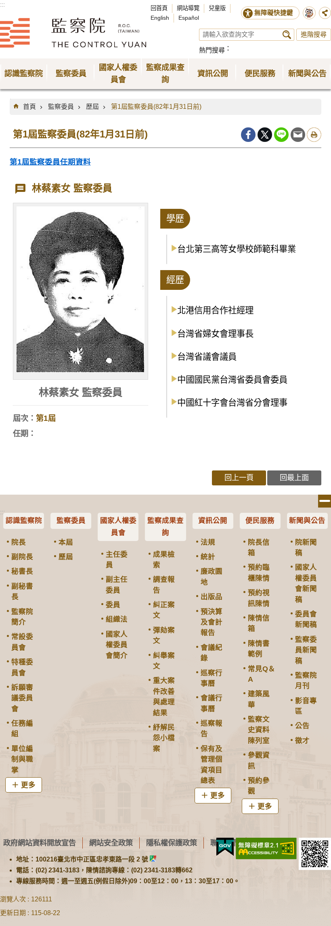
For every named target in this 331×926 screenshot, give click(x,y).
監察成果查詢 (165, 526)
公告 (302, 726)
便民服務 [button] (260, 73)
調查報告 (164, 584)
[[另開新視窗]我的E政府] (225, 847)
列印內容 (314, 134)
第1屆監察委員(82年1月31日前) (156, 106)
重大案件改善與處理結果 (164, 696)
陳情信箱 (259, 623)
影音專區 (306, 706)
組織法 (117, 619)
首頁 (29, 106)
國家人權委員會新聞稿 (306, 583)
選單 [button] (324, 501)
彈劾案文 (164, 635)
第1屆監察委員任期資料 (50, 162)
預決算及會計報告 (211, 622)
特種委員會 (22, 667)
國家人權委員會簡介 (117, 645)
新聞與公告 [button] (307, 73)
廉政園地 (211, 576)
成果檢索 (164, 559)
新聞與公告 (307, 520)
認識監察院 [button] (23, 73)
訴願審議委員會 (22, 698)
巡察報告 (211, 728)
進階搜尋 (314, 34)
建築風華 (259, 699)
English (160, 18)
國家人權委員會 (118, 526)
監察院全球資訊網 (73, 32)
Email (298, 134)
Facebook (248, 134)
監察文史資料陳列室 (259, 730)
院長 (18, 542)
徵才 (302, 741)
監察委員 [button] (71, 73)
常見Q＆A (261, 674)
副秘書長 (22, 591)
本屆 (66, 542)
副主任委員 (117, 584)
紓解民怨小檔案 (164, 738)
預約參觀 (259, 785)
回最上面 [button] (294, 477)
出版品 (211, 597)
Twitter (265, 134)
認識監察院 (24, 520)
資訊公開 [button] (212, 73)
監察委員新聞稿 (306, 650)
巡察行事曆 (211, 678)
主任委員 (117, 559)
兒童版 (217, 8)
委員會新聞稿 (306, 619)
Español (188, 18)
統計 (208, 557)
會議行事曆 (211, 703)
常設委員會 (22, 642)
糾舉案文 (164, 660)
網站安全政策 (111, 843)
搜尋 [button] (286, 35)
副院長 (22, 557)
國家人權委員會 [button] (118, 73)
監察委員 (61, 106)
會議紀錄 (211, 652)
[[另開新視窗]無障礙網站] (266, 848)
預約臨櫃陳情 (259, 572)
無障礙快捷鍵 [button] (273, 12)
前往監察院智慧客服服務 (309, 12)
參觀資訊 (259, 760)
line (281, 134)
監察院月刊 (306, 680)
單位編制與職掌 (22, 759)
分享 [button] (325, 13)
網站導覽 (188, 8)
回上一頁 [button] (238, 477)
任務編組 (22, 728)
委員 (113, 605)
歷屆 (92, 106)
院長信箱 (259, 547)
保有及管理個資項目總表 (211, 764)
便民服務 (259, 520)
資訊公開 (212, 520)
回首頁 (159, 8)
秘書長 (22, 571)
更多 (28, 785)
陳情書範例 (259, 648)
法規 (208, 542)
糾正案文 (164, 610)
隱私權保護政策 (171, 843)
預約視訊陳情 (259, 598)
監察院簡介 (22, 617)
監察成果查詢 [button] (165, 73)
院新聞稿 (306, 547)
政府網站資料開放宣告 (39, 843)
